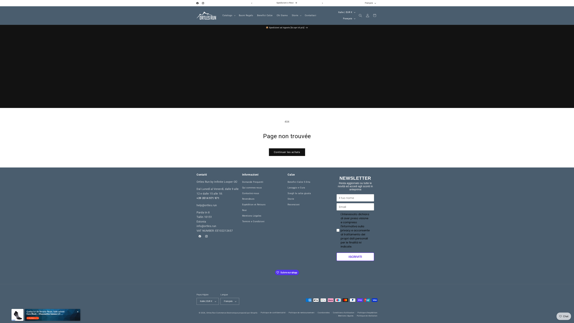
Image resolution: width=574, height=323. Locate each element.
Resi (244, 210)
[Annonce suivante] (322, 3)
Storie (291, 199)
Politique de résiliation (367, 316)
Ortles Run (211, 313)
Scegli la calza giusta (299, 193)
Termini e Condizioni (253, 221)
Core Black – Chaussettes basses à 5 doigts (45, 311)
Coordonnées (324, 313)
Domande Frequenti (252, 182)
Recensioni (294, 204)
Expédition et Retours (254, 204)
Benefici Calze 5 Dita (299, 182)
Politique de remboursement (302, 313)
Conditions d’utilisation (343, 313)
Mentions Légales (252, 215)
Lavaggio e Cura (296, 187)
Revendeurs (248, 199)
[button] (228, 15)
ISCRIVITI (355, 256)
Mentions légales (346, 316)
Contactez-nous (250, 193)
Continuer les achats (287, 152)
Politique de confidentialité (273, 313)
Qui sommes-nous (252, 187)
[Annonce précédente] (251, 3)
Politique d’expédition (367, 313)
